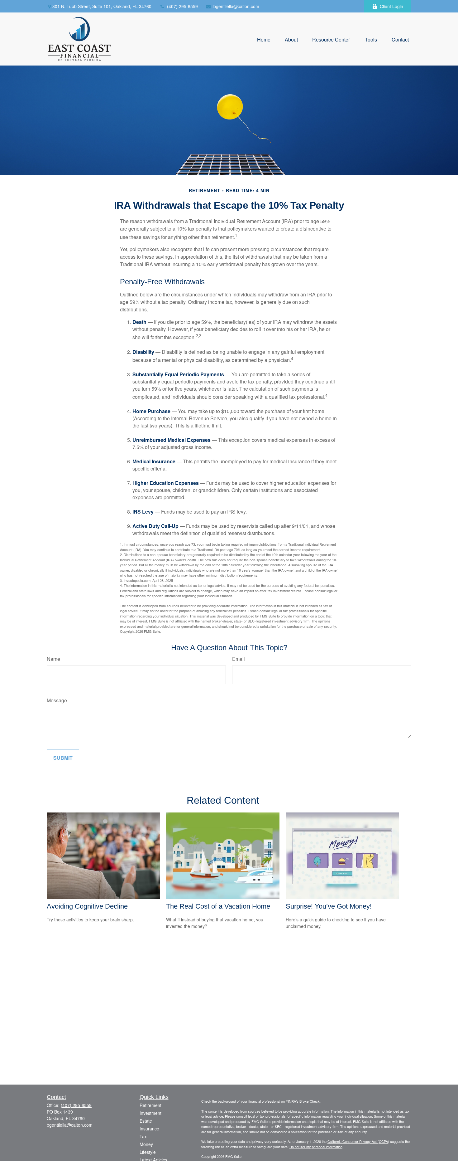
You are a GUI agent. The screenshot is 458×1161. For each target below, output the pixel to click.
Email (238, 658)
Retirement (150, 1105)
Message (57, 700)
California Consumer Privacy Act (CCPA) (358, 1141)
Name (53, 658)
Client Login (391, 6)
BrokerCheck (309, 1101)
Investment (150, 1113)
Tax (143, 1136)
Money (146, 1144)
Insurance (149, 1128)
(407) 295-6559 (182, 6)
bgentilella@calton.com (236, 6)
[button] (264, 38)
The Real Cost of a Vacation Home (218, 906)
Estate (146, 1121)
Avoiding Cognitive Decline (87, 906)
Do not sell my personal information (315, 1146)
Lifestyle (148, 1152)
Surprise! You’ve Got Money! (329, 906)
